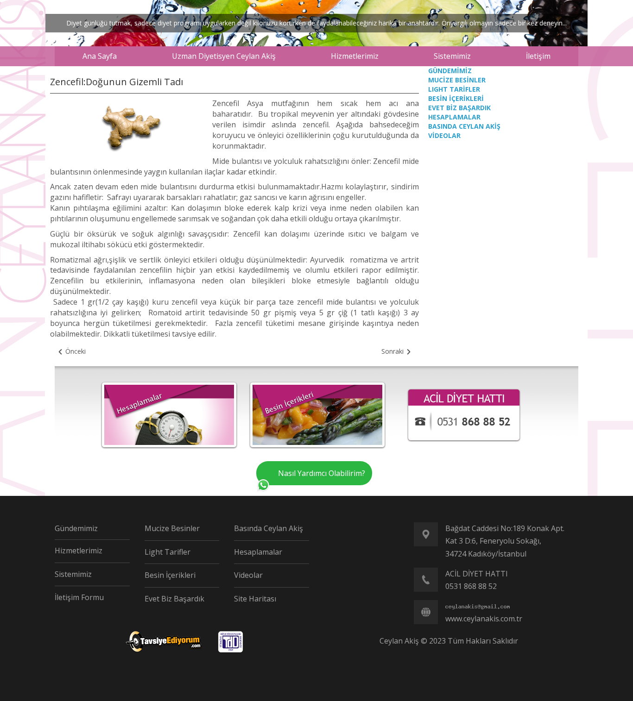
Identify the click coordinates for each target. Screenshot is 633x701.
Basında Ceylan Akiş (268, 528)
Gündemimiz (76, 528)
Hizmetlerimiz (78, 550)
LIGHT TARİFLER (454, 89)
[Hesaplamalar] (169, 414)
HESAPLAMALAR (454, 117)
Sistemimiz (73, 574)
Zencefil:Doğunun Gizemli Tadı (116, 81)
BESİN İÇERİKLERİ (456, 98)
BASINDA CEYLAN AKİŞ (464, 126)
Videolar (248, 575)
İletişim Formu (79, 597)
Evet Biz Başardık (174, 599)
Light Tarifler (167, 552)
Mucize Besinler (172, 528)
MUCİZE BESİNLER (457, 79)
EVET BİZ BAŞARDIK (459, 107)
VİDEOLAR (444, 135)
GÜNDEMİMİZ (450, 70)
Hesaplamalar (258, 552)
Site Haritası (255, 599)
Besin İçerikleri (170, 575)
